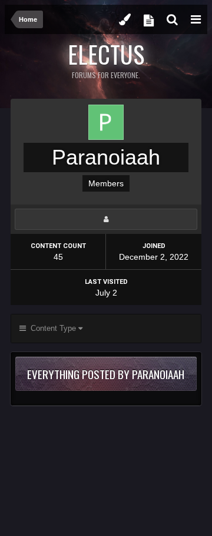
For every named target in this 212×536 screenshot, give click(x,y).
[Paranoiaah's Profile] (106, 219)
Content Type (52, 328)
